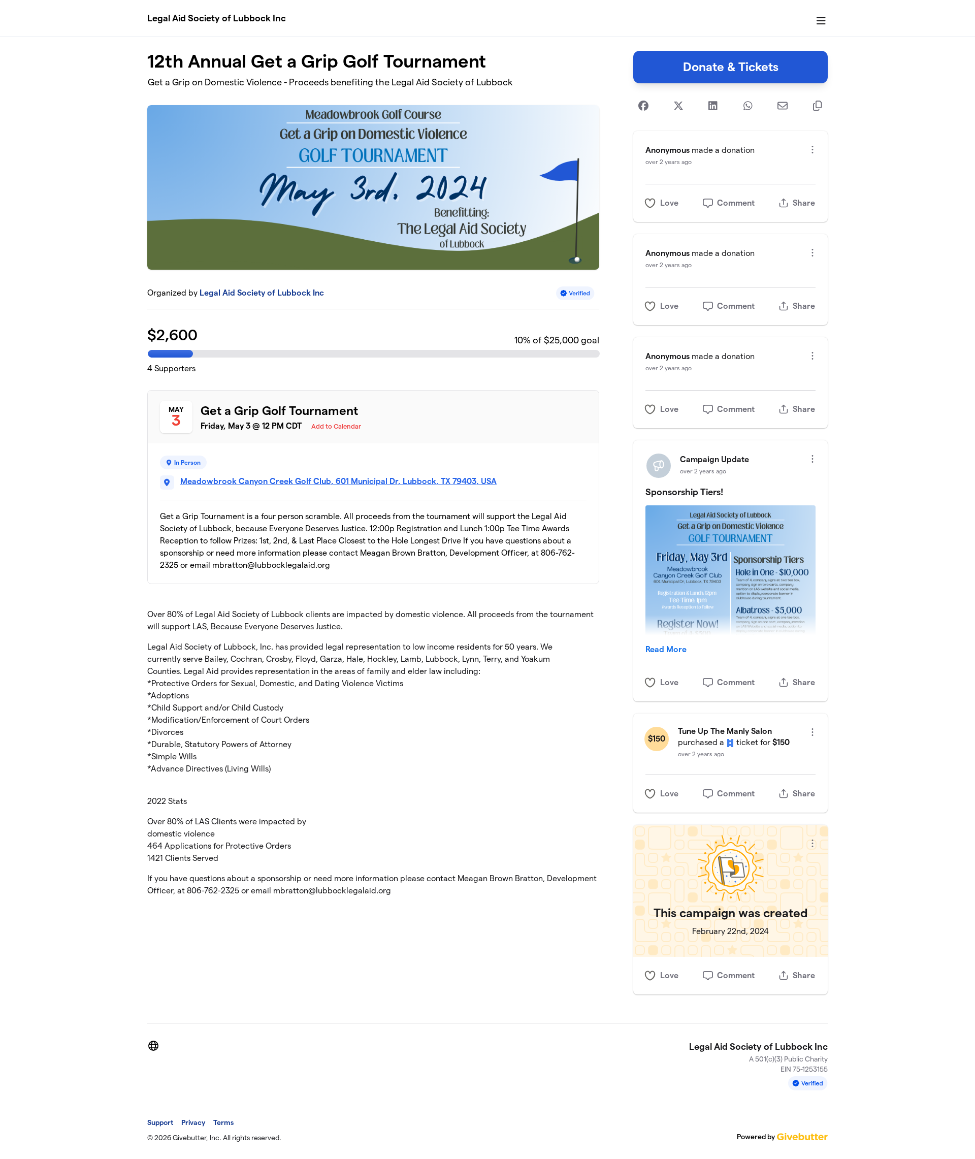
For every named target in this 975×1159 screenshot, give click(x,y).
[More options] (812, 149)
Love (669, 203)
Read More (666, 649)
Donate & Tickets (730, 67)
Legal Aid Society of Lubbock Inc (216, 18)
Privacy (193, 1122)
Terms (223, 1122)
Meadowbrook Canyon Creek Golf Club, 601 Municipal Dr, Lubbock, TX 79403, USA (338, 481)
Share (804, 203)
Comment (736, 203)
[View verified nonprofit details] (575, 293)
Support (160, 1122)
